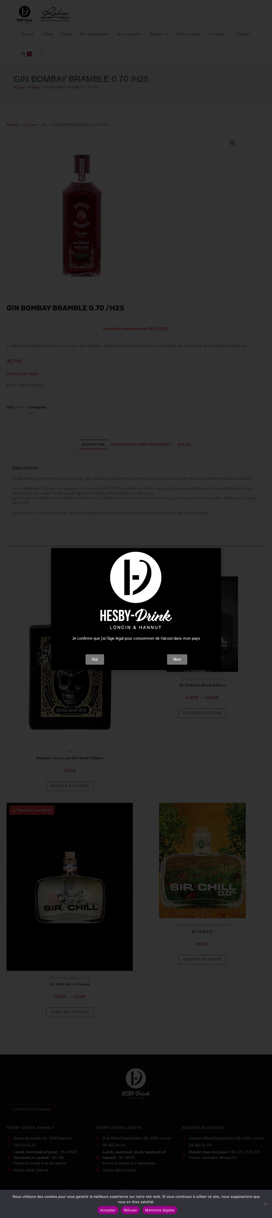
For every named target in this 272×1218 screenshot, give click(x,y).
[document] (136, 609)
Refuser (130, 1210)
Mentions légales (160, 1210)
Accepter (108, 1210)
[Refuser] (265, 1204)
